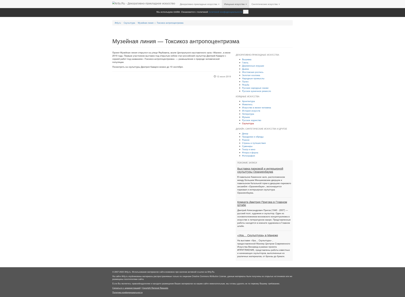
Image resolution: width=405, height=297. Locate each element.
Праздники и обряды (253, 136)
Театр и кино (248, 149)
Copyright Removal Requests (155, 288)
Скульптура (129, 22)
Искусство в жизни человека (256, 107)
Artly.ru (118, 22)
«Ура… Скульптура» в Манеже (257, 235)
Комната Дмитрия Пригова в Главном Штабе (262, 204)
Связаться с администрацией (126, 288)
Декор (245, 133)
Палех (245, 81)
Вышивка (246, 59)
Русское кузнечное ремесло (256, 91)
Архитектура (248, 101)
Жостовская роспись (252, 71)
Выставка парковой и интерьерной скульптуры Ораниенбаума (260, 170)
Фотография (248, 155)
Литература (248, 113)
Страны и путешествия (254, 142)
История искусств (251, 110)
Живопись (247, 104)
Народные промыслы (253, 78)
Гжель (245, 62)
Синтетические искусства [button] (265, 4)
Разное (245, 139)
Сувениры (247, 146)
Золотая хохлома (251, 75)
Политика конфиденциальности (127, 292)
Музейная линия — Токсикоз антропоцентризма (160, 22)
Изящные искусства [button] (234, 4)
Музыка (246, 116)
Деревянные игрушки (253, 65)
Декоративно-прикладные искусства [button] (199, 4)
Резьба (245, 84)
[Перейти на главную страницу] (144, 4)
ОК (245, 11)
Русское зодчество (251, 120)
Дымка (245, 68)
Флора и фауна (250, 152)
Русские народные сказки (255, 87)
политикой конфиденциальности (225, 11)
